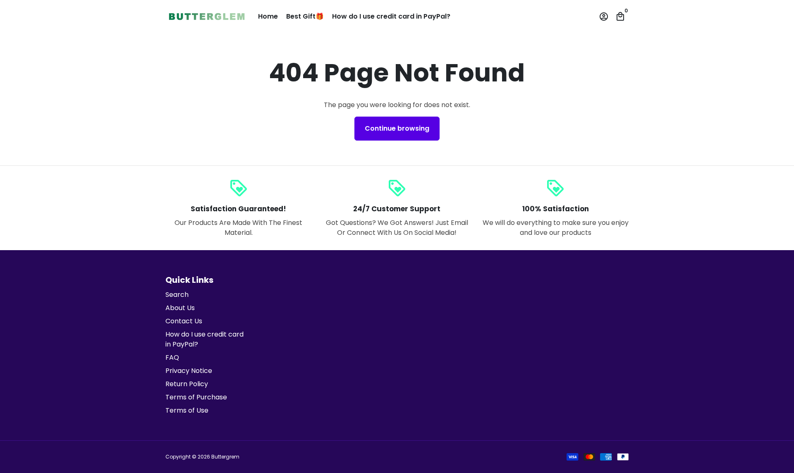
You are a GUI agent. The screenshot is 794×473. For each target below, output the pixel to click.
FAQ (172, 357)
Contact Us (183, 321)
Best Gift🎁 (305, 16)
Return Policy (186, 384)
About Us (180, 308)
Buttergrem (225, 456)
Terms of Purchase (196, 397)
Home (268, 16)
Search (177, 294)
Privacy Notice (188, 370)
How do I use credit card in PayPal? (391, 16)
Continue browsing (397, 128)
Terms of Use (186, 410)
